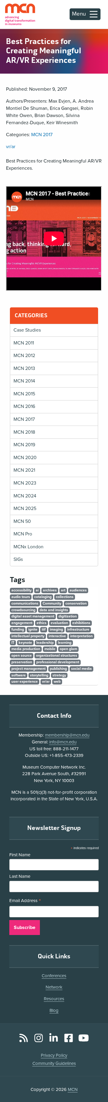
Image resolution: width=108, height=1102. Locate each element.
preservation (21, 662)
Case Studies (27, 330)
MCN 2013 (24, 368)
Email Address (25, 901)
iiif (44, 629)
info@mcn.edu (62, 742)
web (57, 681)
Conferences (54, 975)
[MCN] (20, 14)
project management (28, 669)
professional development (57, 662)
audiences (78, 590)
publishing (58, 669)
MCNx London (29, 547)
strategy (59, 675)
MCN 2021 (24, 470)
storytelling (39, 675)
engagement (21, 623)
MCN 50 (22, 521)
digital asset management (32, 616)
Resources (54, 998)
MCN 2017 (41, 135)
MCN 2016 (24, 406)
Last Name (19, 876)
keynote (25, 642)
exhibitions (81, 623)
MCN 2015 (24, 394)
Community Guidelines (54, 1063)
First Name (19, 854)
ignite (33, 629)
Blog (54, 1010)
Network (54, 987)
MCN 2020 (25, 458)
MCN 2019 (24, 445)
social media (81, 669)
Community (52, 603)
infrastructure (78, 629)
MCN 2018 (24, 432)
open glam (68, 649)
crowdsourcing (23, 610)
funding (17, 629)
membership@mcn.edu (67, 735)
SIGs (18, 559)
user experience (24, 681)
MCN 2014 (24, 381)
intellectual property (27, 636)
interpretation (81, 636)
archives (50, 590)
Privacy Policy (54, 1055)
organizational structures (56, 655)
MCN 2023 (25, 483)
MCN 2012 (24, 356)
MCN (73, 1089)
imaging (56, 629)
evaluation (59, 623)
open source (21, 655)
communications (24, 603)
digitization (67, 616)
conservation (76, 603)
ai (37, 590)
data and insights (54, 610)
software (18, 675)
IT (12, 642)
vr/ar (10, 147)
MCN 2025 (25, 508)
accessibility (21, 590)
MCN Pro (23, 534)
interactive (57, 636)
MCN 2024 (25, 496)
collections (65, 597)
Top (95, 1080)
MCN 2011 (24, 343)
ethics (41, 623)
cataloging (43, 597)
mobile (50, 649)
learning (64, 642)
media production (25, 649)
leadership (45, 642)
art (63, 590)
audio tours (20, 597)
